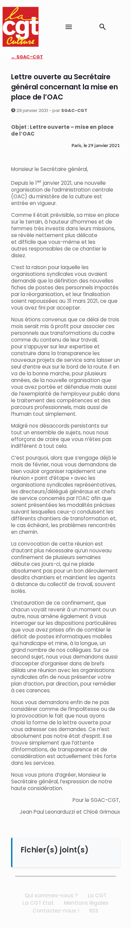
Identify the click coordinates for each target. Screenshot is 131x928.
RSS (93, 910)
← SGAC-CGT (27, 57)
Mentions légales (86, 902)
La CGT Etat (38, 902)
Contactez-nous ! (56, 910)
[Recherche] (102, 27)
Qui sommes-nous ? (51, 895)
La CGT (97, 895)
